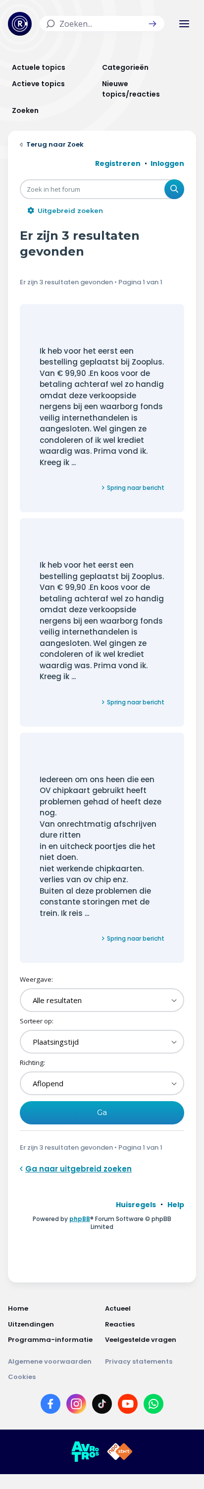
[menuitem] (136, 1205)
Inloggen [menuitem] (167, 163)
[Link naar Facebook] (50, 1406)
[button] (152, 24)
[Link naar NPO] (120, 1452)
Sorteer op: (36, 1020)
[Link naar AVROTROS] (85, 1451)
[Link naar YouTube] (128, 1406)
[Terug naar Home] (20, 24)
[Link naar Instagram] (76, 1406)
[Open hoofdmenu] (184, 24)
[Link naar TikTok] (102, 1406)
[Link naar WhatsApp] (153, 1406)
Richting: (32, 1062)
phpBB (79, 1219)
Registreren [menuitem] (118, 163)
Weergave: (36, 979)
